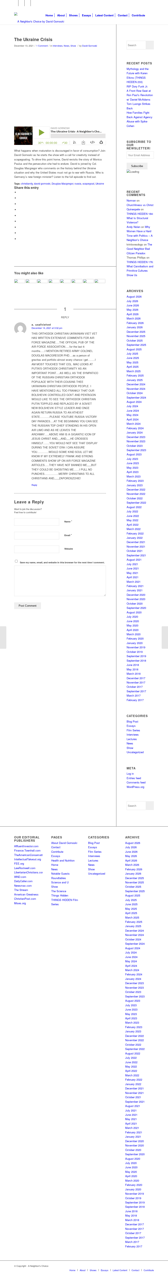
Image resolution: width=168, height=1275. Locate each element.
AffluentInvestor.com (26, 846)
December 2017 (136, 678)
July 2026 (132, 301)
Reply (34, 484)
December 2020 (136, 595)
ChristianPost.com (25, 899)
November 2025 (136, 336)
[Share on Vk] (19, 227)
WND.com (20, 877)
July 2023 (132, 459)
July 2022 (132, 511)
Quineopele (133, 209)
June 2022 (133, 516)
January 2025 (135, 380)
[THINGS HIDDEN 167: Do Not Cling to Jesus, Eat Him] (77, 284)
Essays (131, 726)
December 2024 (136, 384)
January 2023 (135, 485)
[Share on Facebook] (19, 192)
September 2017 (136, 691)
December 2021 (136, 542)
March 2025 (134, 371)
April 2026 (132, 314)
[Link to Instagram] (28, 3)
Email (68, 535)
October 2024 (135, 393)
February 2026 (135, 323)
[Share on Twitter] (19, 198)
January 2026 (135, 327)
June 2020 (133, 621)
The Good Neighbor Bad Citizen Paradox (139, 248)
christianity (27, 183)
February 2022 (135, 533)
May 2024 (132, 415)
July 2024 (132, 406)
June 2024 (133, 410)
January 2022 (135, 538)
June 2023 (133, 463)
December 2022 (136, 489)
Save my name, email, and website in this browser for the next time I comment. (62, 562)
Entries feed (134, 778)
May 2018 (132, 669)
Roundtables (58, 878)
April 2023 (132, 472)
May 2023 (132, 467)
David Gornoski (89, 45)
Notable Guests (60, 873)
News (66, 45)
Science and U (60, 882)
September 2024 (136, 397)
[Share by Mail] (19, 239)
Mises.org (20, 903)
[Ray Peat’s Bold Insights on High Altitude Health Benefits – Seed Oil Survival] (19, 284)
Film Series (133, 730)
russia (78, 183)
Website (68, 548)
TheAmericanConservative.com (32, 855)
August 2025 (134, 349)
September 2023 (136, 450)
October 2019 (135, 652)
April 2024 (132, 419)
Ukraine (99, 183)
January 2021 (135, 590)
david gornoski (42, 183)
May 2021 (132, 573)
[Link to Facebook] (15, 3)
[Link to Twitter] (21, 3)
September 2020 (136, 608)
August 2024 (134, 402)
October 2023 (135, 446)
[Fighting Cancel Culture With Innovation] (99, 284)
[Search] (150, 15)
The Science (58, 891)
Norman (131, 200)
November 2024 (136, 389)
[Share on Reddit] (19, 233)
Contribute (57, 852)
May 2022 (132, 520)
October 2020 (135, 603)
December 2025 (136, 332)
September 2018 (136, 660)
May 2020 (132, 625)
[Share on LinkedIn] (19, 215)
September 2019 (136, 656)
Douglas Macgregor (62, 183)
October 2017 (135, 687)
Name (68, 521)
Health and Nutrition (63, 860)
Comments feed (136, 782)
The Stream (21, 890)
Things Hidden (59, 895)
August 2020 (134, 612)
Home (54, 865)
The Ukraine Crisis (33, 39)
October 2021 (135, 551)
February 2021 (135, 586)
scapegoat (88, 183)
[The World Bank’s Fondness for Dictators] (165, 637)
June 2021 (133, 568)
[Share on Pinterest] (19, 210)
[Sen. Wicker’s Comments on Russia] (3, 637)
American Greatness (26, 894)
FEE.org (19, 863)
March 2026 (134, 318)
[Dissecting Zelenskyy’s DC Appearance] (88, 284)
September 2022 (136, 502)
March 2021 (134, 582)
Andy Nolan (133, 227)
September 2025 (136, 345)
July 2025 (132, 353)
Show (73, 45)
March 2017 (134, 695)
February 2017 (135, 700)
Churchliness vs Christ (140, 205)
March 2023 (134, 476)
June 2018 (133, 665)
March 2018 (134, 674)
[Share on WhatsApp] (19, 204)
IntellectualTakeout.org (27, 859)
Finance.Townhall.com (27, 850)
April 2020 (132, 630)
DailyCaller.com (23, 881)
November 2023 (136, 441)
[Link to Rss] (34, 3)
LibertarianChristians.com (29, 872)
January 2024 (135, 432)
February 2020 (135, 638)
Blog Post (132, 721)
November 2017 (136, 682)
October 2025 (135, 340)
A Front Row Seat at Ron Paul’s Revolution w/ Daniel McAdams (140, 95)
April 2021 (132, 577)
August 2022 (134, 507)
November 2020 (136, 599)
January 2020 (135, 643)
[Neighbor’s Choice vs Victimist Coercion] (42, 284)
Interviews (57, 45)
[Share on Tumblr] (19, 221)
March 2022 (134, 529)
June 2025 (133, 358)
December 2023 (136, 437)
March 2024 (134, 424)
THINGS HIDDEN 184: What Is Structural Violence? (140, 218)
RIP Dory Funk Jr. (137, 86)
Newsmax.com (23, 885)
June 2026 (133, 305)
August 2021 (134, 559)
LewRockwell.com (24, 868)
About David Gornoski (64, 843)
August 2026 (134, 296)
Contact (55, 847)
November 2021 (136, 546)
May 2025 (132, 362)
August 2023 (134, 454)
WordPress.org (135, 787)
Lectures (132, 739)
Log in (130, 773)
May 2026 (132, 309)
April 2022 (132, 525)
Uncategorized (135, 752)
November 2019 (136, 647)
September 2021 (136, 555)
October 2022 (135, 498)
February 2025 (135, 375)
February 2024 (135, 428)
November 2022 (136, 494)
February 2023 (135, 481)
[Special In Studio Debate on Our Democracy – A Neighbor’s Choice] (31, 284)
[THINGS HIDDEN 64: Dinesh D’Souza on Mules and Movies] (54, 284)
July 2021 (132, 564)
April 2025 (132, 367)
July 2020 (132, 616)
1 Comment (42, 45)
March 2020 (134, 634)
